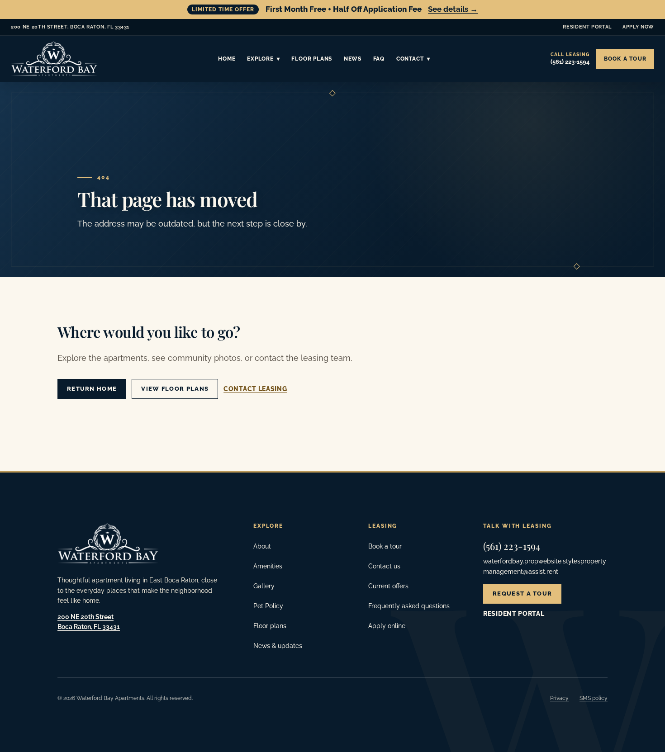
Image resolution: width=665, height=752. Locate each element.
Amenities (267, 566)
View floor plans (175, 388)
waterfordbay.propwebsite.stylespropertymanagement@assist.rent (544, 566)
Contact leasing (255, 389)
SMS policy (594, 698)
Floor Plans (311, 59)
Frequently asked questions (409, 606)
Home (226, 59)
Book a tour (625, 59)
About (262, 546)
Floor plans (269, 625)
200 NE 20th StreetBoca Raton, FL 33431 (88, 621)
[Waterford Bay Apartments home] (54, 59)
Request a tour (522, 593)
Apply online (386, 625)
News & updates (277, 645)
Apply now (638, 27)
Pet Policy (268, 606)
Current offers (388, 586)
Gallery (264, 586)
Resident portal (587, 27)
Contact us (384, 566)
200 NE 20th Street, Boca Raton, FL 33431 (70, 28)
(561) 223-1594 (512, 545)
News (352, 59)
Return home (92, 388)
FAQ (379, 59)
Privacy (559, 698)
